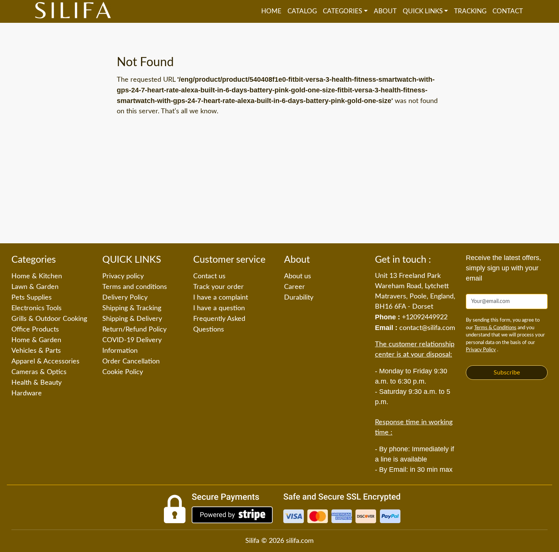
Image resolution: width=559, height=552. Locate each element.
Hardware (26, 393)
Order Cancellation (131, 361)
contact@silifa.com (427, 328)
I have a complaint (220, 297)
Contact (507, 11)
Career (294, 287)
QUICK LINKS (423, 11)
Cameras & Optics (39, 372)
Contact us (209, 276)
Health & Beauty (36, 382)
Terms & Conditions (495, 327)
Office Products (35, 329)
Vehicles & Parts (36, 350)
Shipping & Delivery (132, 319)
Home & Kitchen (36, 276)
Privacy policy (123, 276)
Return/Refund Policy (134, 329)
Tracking (470, 11)
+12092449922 (425, 317)
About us (297, 276)
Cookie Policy (122, 372)
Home (271, 11)
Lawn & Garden (35, 287)
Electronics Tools (36, 308)
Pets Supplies (31, 297)
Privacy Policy (481, 349)
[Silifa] (73, 11)
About (385, 11)
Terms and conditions (134, 287)
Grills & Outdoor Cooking (49, 319)
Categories (342, 11)
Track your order (218, 287)
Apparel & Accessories (45, 361)
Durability (298, 297)
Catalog (302, 11)
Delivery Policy (125, 297)
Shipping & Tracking (131, 308)
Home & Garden (36, 340)
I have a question (219, 308)
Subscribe (507, 373)
